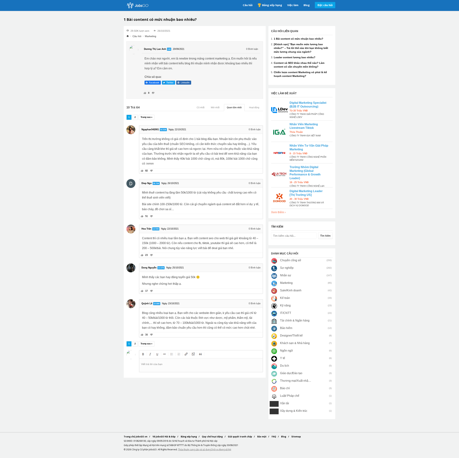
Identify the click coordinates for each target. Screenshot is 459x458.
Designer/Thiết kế (291, 335)
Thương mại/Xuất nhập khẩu (295, 380)
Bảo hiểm (286, 328)
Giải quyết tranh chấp (240, 436)
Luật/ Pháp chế (289, 395)
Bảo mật (262, 436)
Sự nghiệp (287, 267)
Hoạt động (254, 107)
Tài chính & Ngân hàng (294, 320)
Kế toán (285, 297)
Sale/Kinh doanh (290, 290)
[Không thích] (153, 93)
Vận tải (284, 403)
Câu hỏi (247, 5)
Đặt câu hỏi (325, 5)
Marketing (150, 36)
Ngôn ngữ (286, 350)
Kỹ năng (285, 305)
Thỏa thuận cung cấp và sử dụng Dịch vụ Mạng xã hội (204, 449)
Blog (307, 5)
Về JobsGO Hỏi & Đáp (164, 436)
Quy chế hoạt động (212, 436)
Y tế (282, 358)
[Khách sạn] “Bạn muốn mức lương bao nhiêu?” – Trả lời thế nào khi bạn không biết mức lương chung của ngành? (301, 48)
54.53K (163, 130)
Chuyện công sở (290, 260)
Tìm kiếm (325, 235)
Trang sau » (146, 117)
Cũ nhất (200, 107)
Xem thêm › (278, 212)
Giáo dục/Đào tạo (291, 373)
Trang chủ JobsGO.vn (136, 436)
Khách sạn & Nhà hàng (295, 343)
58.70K (156, 183)
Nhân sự (285, 275)
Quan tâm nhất (234, 107)
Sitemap (296, 436)
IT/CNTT (285, 312)
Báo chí (285, 388)
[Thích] (145, 93)
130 (169, 49)
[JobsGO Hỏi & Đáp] (137, 5)
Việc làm (292, 5)
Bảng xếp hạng (272, 5)
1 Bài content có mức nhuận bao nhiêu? (298, 38)
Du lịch (284, 365)
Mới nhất (215, 107)
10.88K (157, 304)
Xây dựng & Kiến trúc (293, 410)
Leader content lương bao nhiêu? (294, 57)
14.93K (156, 229)
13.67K (161, 268)
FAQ (274, 436)
